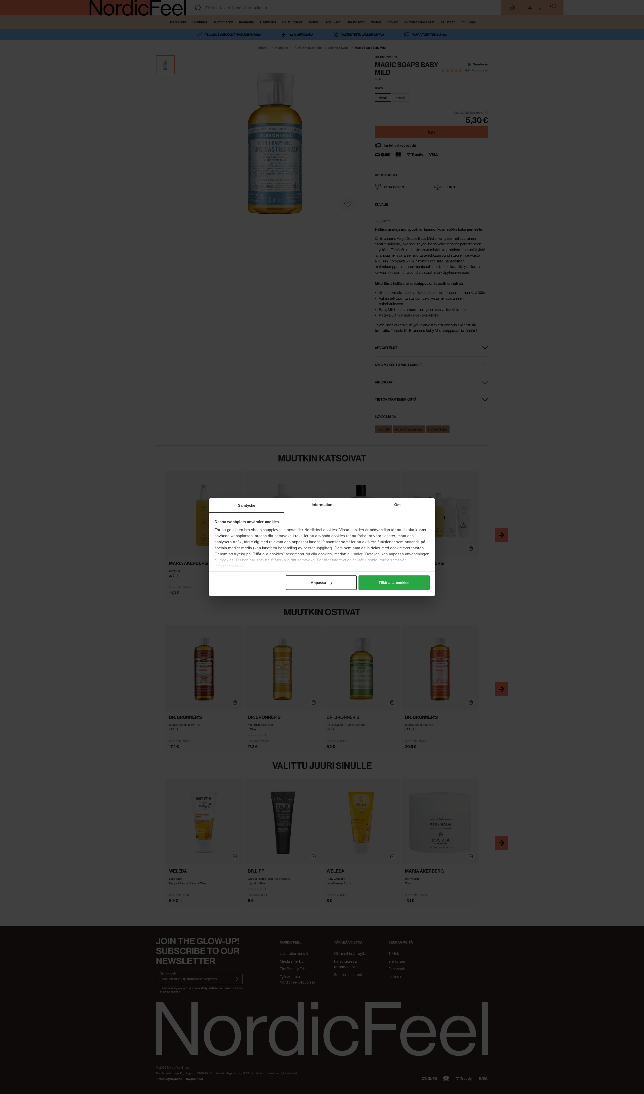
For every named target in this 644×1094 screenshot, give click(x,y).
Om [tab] (397, 504)
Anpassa (318, 582)
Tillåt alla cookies (394, 582)
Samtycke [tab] (246, 505)
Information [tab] (322, 504)
